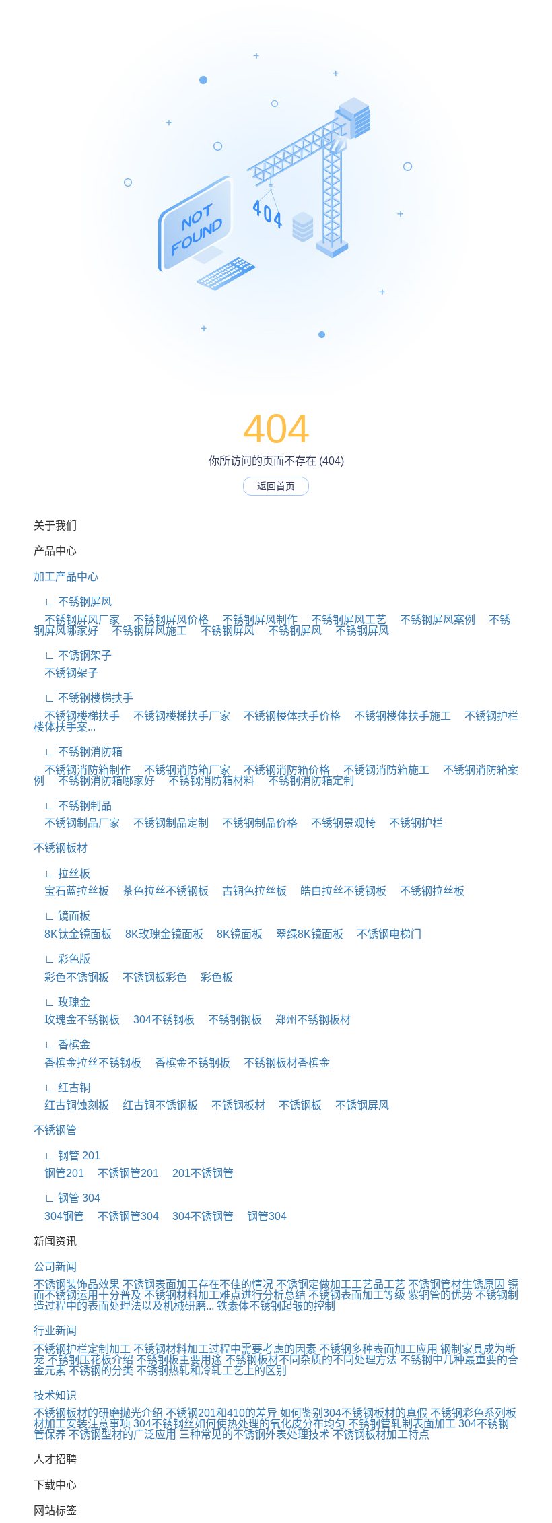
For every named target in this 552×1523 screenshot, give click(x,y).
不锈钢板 (295, 1105)
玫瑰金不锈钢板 (77, 1019)
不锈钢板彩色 (149, 977)
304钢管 (59, 1216)
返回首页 (276, 486)
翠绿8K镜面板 (304, 934)
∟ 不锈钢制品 (73, 805)
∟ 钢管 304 (67, 1198)
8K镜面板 (234, 934)
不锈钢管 (55, 1130)
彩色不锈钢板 (71, 977)
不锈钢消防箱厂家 (181, 770)
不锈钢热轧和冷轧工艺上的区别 (211, 1370)
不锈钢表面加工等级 (356, 1295)
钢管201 (59, 1173)
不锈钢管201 (123, 1173)
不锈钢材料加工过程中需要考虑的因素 (224, 1349)
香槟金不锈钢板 (187, 1063)
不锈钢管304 (123, 1216)
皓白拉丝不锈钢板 (337, 891)
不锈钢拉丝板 (426, 891)
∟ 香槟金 (62, 1044)
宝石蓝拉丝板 (71, 891)
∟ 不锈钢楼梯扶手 (83, 698)
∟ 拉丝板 (62, 873)
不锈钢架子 (66, 673)
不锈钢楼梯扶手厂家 (176, 716)
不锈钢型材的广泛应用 (122, 1434)
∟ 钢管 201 (67, 1155)
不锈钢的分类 (101, 1370)
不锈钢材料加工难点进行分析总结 (225, 1295)
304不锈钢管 (198, 1216)
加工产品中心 (66, 576)
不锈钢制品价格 (254, 823)
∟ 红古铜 (62, 1087)
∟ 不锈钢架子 (73, 655)
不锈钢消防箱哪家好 (101, 780)
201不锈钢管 (198, 1173)
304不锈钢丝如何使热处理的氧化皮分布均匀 (239, 1423)
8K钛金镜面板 (73, 934)
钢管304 (261, 1216)
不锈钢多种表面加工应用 (378, 1349)
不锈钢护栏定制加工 (82, 1349)
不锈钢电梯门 (383, 934)
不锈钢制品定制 (166, 823)
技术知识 (55, 1395)
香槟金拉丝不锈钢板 (87, 1063)
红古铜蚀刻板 (71, 1105)
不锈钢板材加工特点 (381, 1434)
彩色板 (211, 977)
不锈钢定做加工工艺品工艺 (340, 1284)
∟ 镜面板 (62, 916)
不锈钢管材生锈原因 (456, 1284)
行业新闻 (55, 1330)
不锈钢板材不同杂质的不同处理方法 (311, 1359)
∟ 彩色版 (62, 959)
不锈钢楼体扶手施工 (397, 716)
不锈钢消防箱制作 (82, 770)
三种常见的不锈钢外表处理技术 (254, 1434)
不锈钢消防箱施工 (381, 770)
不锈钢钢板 (229, 1019)
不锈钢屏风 (222, 630)
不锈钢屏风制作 (254, 619)
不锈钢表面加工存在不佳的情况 (198, 1284)
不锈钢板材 (61, 848)
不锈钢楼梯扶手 (77, 716)
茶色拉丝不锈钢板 (160, 891)
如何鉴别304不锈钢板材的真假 (353, 1413)
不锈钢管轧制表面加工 (402, 1423)
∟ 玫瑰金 (62, 1002)
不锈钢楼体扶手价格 (287, 716)
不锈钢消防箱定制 (305, 780)
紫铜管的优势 (440, 1295)
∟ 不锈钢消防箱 (78, 751)
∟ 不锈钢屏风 (73, 601)
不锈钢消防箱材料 (206, 780)
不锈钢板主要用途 (179, 1359)
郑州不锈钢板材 (308, 1019)
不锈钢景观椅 (338, 823)
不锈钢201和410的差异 (221, 1413)
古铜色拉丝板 (249, 891)
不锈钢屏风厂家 (77, 619)
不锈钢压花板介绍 (90, 1359)
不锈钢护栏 (410, 823)
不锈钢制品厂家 (77, 823)
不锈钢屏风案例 (432, 619)
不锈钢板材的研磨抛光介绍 (98, 1413)
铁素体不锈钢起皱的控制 (276, 1306)
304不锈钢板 (159, 1019)
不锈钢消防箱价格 (281, 770)
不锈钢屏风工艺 (343, 619)
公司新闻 (55, 1267)
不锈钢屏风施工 (144, 630)
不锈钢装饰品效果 (77, 1284)
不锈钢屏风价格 (166, 619)
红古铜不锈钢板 (155, 1105)
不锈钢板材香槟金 (281, 1063)
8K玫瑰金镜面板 (158, 934)
